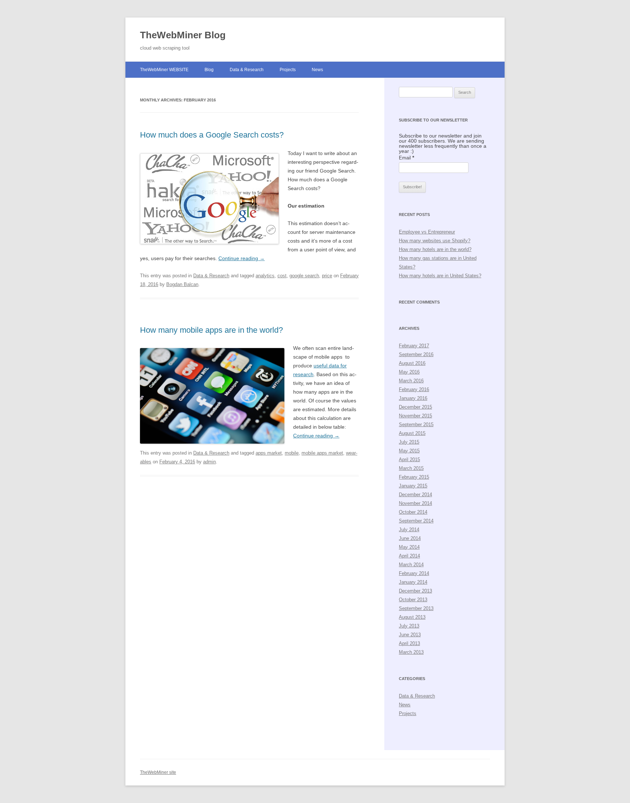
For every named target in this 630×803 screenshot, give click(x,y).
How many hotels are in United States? (440, 275)
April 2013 (409, 643)
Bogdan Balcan (182, 284)
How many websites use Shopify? (434, 240)
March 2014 (411, 564)
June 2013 (410, 634)
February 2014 (414, 573)
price (327, 275)
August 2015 (412, 433)
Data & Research (247, 69)
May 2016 (409, 372)
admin (209, 461)
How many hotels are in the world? (435, 249)
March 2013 (411, 652)
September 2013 (416, 608)
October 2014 (413, 512)
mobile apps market (322, 453)
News (317, 69)
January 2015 (413, 486)
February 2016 (414, 389)
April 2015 (409, 459)
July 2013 (409, 626)
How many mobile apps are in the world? (211, 330)
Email (406, 158)
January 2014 (413, 582)
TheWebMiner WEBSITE (164, 69)
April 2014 (409, 556)
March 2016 (411, 380)
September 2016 (416, 354)
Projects (288, 69)
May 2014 (409, 547)
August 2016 (412, 363)
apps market (269, 453)
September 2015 (416, 424)
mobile (292, 453)
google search (304, 275)
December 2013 (415, 591)
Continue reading (241, 258)
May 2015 (409, 450)
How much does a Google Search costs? (212, 134)
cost (282, 275)
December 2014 (415, 494)
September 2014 (416, 521)
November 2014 (415, 503)
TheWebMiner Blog (183, 35)
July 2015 (409, 442)
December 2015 (415, 407)
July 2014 (409, 529)
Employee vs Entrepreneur (427, 232)
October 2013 (413, 599)
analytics (265, 275)
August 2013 (412, 617)
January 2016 (413, 398)
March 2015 (411, 468)
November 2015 (415, 415)
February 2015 (414, 477)
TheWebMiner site (158, 772)
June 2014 (410, 538)
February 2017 (414, 345)
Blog (209, 69)
